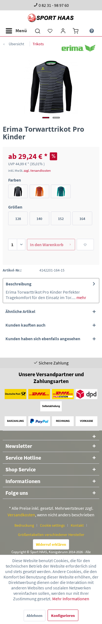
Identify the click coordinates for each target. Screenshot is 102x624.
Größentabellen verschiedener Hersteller (51, 534)
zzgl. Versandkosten (37, 170)
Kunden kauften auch (25, 325)
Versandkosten (21, 514)
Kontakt (77, 525)
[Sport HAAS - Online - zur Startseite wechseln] (51, 18)
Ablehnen (34, 615)
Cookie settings (52, 525)
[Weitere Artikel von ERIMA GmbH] (78, 48)
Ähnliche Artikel (20, 311)
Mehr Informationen (70, 598)
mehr (81, 297)
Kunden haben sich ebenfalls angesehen (42, 338)
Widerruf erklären (51, 544)
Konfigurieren (63, 615)
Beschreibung (19, 284)
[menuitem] (16, 30)
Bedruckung (24, 525)
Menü (21, 31)
